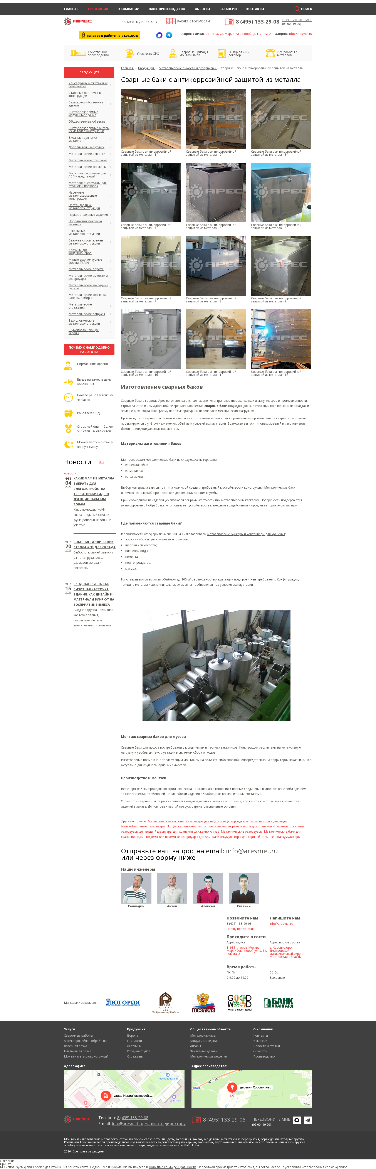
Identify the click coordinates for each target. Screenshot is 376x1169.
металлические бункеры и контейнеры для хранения (246, 534)
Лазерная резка (75, 1046)
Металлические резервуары (241, 831)
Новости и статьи (266, 1046)
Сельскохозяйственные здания (86, 103)
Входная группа (138, 1051)
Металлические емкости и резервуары (88, 277)
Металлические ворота (86, 269)
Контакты (255, 9)
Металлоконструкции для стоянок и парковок (88, 184)
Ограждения (136, 1056)
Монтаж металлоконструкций (86, 1056)
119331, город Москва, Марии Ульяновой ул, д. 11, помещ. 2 (247, 950)
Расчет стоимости (193, 21)
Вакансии (228, 9)
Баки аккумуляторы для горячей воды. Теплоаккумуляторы (256, 837)
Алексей (208, 906)
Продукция (98, 9)
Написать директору (139, 21)
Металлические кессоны (166, 821)
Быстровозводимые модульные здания (83, 113)
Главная (71, 9)
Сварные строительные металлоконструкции (86, 241)
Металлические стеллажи (88, 160)
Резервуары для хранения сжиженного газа (186, 831)
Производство (264, 1056)
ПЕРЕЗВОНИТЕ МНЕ (297, 20)
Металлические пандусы (87, 314)
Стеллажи (134, 1041)
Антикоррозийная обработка (85, 1041)
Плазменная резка (77, 1051)
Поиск (306, 9)
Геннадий (136, 906)
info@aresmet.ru (300, 34)
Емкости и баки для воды (268, 821)
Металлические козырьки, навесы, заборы (88, 296)
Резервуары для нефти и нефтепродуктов (217, 821)
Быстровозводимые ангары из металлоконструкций (89, 129)
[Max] (159, 35)
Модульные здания (204, 1041)
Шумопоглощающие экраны (84, 331)
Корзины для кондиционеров (80, 251)
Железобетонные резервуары (143, 826)
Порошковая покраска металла (85, 222)
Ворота (132, 1035)
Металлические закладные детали (88, 286)
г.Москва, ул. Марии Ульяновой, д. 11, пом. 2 (238, 34)
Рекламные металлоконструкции (84, 232)
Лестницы (134, 1046)
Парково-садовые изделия (88, 215)
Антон (172, 906)
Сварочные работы (78, 1035)
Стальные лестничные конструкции (85, 94)
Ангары (195, 1046)
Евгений (244, 906)
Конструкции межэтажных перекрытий (88, 84)
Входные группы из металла (83, 139)
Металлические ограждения (80, 305)
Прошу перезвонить (241, 929)
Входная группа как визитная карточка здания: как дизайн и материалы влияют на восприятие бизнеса (94, 594)
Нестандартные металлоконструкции (84, 206)
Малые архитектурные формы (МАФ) (85, 261)
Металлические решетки (87, 154)
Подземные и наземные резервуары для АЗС (178, 837)
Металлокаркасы (203, 1035)
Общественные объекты (87, 121)
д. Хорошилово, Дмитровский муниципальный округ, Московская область (286, 952)
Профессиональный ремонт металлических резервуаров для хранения (219, 826)
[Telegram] (169, 35)
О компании (128, 9)
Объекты (202, 9)
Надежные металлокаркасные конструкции (83, 195)
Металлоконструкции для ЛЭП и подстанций (88, 174)
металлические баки (161, 459)
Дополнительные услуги (86, 147)
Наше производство (167, 9)
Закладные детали (203, 1051)
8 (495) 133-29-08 (257, 21)
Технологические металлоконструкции (84, 322)
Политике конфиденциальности (172, 1167)
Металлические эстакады (87, 167)
